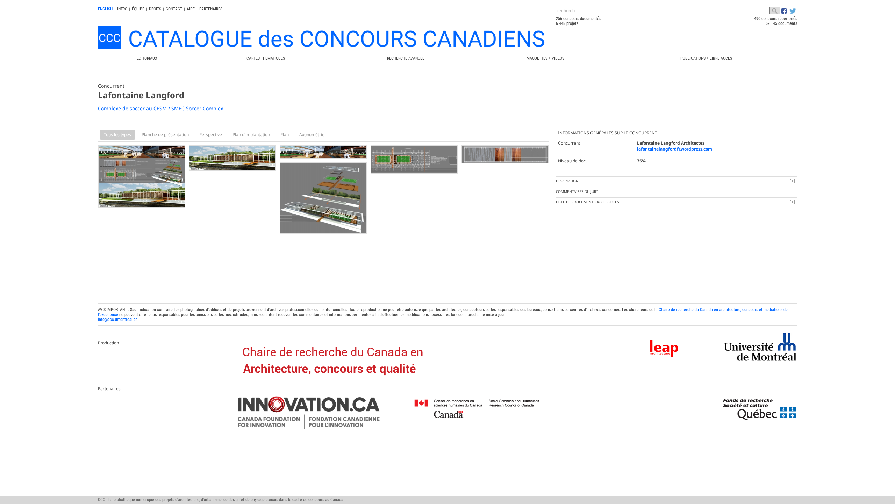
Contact (174, 9)
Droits (155, 9)
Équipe (138, 9)
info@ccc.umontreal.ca (118, 319)
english (105, 9)
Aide (191, 9)
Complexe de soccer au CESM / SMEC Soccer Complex (160, 108)
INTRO (122, 9)
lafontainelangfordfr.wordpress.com (674, 149)
